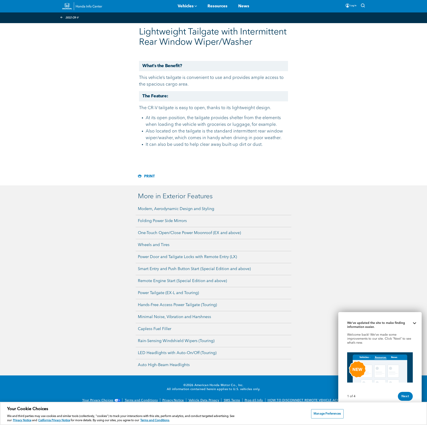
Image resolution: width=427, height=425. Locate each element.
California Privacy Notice (54, 420)
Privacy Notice (173, 400)
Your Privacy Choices (97, 400)
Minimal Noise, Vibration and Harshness (174, 317)
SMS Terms (232, 400)
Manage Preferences (327, 413)
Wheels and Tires (153, 245)
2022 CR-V (72, 17)
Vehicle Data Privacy (204, 400)
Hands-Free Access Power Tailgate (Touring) (177, 305)
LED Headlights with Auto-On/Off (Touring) (177, 353)
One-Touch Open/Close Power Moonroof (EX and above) (189, 233)
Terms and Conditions (141, 400)
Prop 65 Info (254, 400)
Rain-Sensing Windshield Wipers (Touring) (176, 341)
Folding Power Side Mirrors (162, 221)
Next (405, 396)
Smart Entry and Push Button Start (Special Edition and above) (194, 269)
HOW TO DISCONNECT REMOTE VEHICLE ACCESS (306, 400)
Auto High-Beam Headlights (164, 365)
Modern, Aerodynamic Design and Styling (176, 209)
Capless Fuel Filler (154, 329)
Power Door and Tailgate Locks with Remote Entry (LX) (187, 257)
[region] (213, 413)
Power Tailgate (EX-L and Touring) (168, 293)
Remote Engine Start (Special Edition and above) (182, 281)
